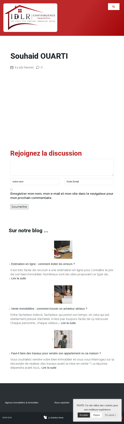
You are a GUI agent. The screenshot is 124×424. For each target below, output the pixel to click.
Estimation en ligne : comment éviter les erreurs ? (43, 264)
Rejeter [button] (96, 415)
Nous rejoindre (61, 402)
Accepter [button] (84, 415)
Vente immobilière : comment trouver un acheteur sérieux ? (49, 308)
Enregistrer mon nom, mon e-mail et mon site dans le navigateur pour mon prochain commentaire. (61, 196)
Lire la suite (18, 278)
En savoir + (110, 415)
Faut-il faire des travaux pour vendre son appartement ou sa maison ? (56, 353)
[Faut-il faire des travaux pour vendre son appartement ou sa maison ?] (62, 339)
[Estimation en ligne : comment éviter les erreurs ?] (62, 250)
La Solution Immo (55, 418)
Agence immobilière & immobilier (21, 402)
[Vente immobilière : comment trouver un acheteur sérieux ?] (62, 294)
